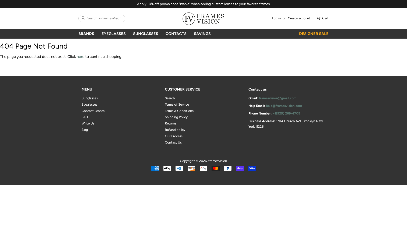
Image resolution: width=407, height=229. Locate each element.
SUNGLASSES (145, 33)
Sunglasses (90, 98)
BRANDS (86, 33)
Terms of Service (177, 104)
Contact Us (173, 142)
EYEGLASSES (114, 33)
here (80, 56)
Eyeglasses (89, 104)
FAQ (85, 117)
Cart (325, 18)
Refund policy (175, 130)
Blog (85, 130)
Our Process (174, 136)
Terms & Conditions (179, 111)
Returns (170, 123)
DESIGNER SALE (314, 33)
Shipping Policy (176, 117)
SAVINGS (202, 33)
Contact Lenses (93, 111)
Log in (276, 18)
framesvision (217, 161)
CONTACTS (176, 33)
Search (170, 98)
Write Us (88, 123)
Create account (299, 18)
